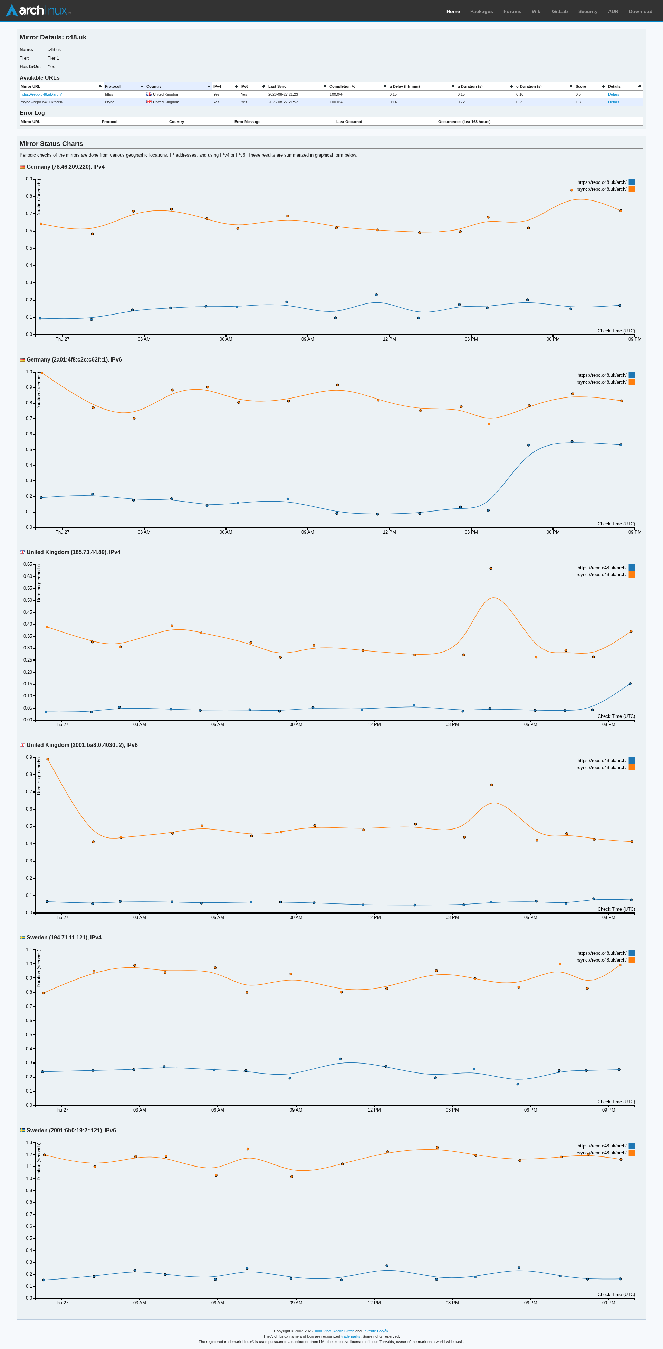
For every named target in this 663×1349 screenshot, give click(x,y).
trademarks (351, 1336)
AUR (613, 11)
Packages (481, 11)
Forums (512, 11)
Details (613, 94)
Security (588, 11)
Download (641, 11)
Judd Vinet (323, 1331)
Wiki (537, 11)
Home (453, 11)
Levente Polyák (375, 1331)
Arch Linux (38, 10)
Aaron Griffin (343, 1331)
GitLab (560, 11)
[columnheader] (62, 86)
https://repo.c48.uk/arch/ (41, 94)
